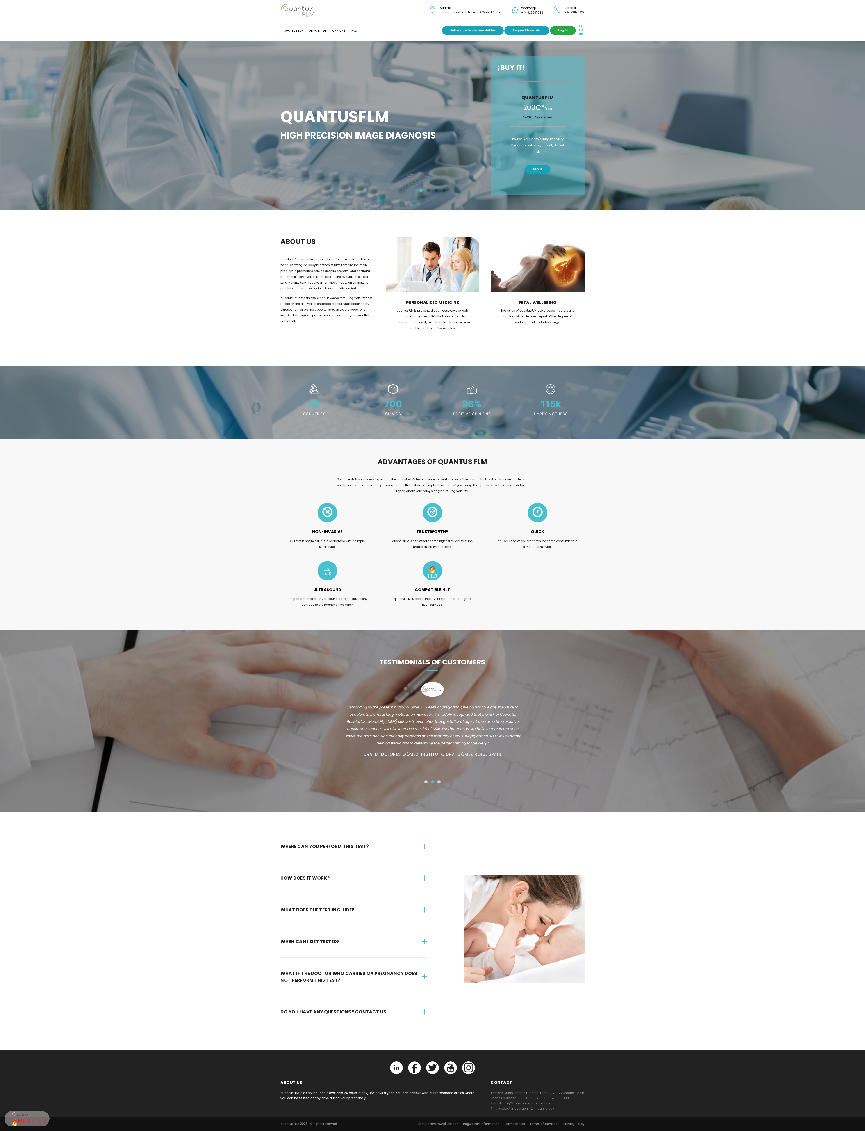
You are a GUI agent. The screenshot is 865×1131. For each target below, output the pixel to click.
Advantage (317, 30)
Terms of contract (544, 1124)
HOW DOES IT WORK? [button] (305, 878)
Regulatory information (481, 1124)
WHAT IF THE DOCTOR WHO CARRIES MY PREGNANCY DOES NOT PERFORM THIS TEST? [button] (348, 976)
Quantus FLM (293, 30)
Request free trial (526, 30)
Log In (563, 30)
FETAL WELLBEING (538, 302)
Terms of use (514, 1124)
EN (581, 30)
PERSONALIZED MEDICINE (432, 302)
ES (581, 26)
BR (581, 34)
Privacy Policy (574, 1124)
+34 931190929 (575, 12)
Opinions (339, 30)
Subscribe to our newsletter (473, 30)
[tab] (353, 846)
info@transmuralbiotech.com (526, 1103)
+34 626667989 (532, 12)
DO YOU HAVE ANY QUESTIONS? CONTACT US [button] (333, 1012)
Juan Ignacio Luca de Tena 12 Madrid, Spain (470, 12)
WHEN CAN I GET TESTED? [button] (309, 941)
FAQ (354, 30)
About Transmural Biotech (438, 1124)
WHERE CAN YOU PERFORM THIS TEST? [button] (324, 846)
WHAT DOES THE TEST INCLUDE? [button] (317, 910)
